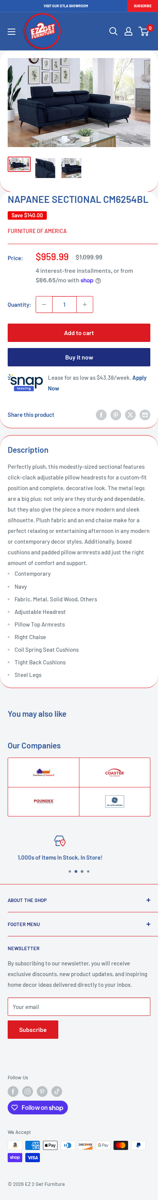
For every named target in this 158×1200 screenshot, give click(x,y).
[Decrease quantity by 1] (44, 304)
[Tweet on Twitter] (130, 414)
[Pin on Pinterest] (115, 414)
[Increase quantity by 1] (85, 304)
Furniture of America (37, 231)
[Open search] (113, 31)
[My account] (128, 31)
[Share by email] (145, 414)
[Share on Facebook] (101, 414)
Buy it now (79, 357)
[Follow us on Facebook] (13, 1091)
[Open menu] (11, 32)
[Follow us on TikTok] (56, 1091)
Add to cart (79, 332)
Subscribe (142, 6)
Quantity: (19, 304)
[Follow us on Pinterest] (42, 1091)
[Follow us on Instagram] (27, 1091)
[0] (144, 31)
